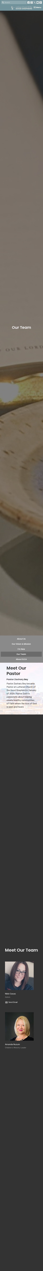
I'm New (21, 649)
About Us (21, 639)
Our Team (21, 654)
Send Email (12, 1002)
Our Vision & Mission (21, 644)
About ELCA (21, 659)
